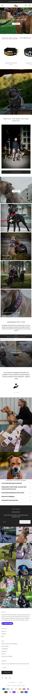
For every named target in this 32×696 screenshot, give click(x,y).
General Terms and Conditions (9, 644)
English (20, 682)
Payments (4, 651)
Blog (2, 636)
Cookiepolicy (4, 649)
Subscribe (25, 522)
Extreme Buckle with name (11, 63)
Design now (16, 93)
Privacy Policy (4, 646)
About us (3, 631)
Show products (6, 230)
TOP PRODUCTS (25, 38)
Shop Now (16, 23)
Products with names (9, 38)
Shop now (16, 423)
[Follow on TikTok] (10, 678)
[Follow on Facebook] (2, 678)
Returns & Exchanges (6, 656)
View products (16, 172)
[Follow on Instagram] (6, 678)
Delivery (3, 654)
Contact (3, 634)
